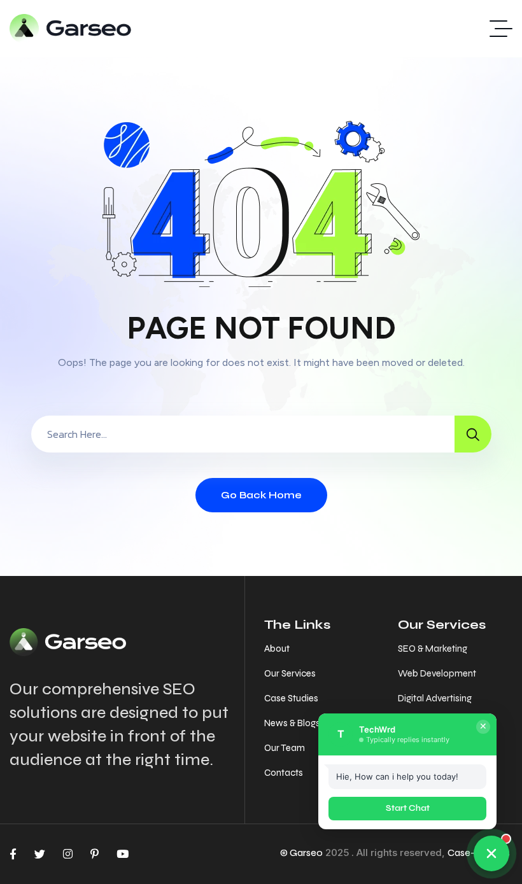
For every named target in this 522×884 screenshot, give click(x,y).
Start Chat (408, 808)
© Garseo (301, 853)
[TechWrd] (71, 28)
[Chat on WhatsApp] (491, 853)
